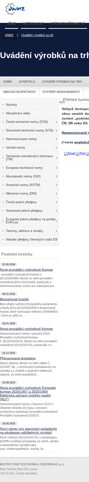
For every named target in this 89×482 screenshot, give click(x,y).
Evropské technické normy (24, 168)
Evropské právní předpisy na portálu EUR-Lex (31, 220)
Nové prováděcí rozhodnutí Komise (26, 269)
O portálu (27, 81)
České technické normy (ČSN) (27, 122)
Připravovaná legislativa (18, 358)
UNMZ (9, 35)
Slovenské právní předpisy (24, 210)
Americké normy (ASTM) (23, 185)
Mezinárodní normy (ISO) (23, 176)
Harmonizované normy (21, 139)
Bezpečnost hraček (14, 299)
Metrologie (33, 24)
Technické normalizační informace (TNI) (29, 157)
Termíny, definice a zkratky (24, 231)
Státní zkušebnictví (68, 24)
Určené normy (15, 147)
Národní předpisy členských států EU (31, 239)
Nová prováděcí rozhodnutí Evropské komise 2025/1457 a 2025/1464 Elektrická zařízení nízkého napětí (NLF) (28, 393)
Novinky (11, 104)
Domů (7, 81)
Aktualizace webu (18, 113)
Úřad (11, 24)
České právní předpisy (21, 202)
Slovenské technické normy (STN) (29, 130)
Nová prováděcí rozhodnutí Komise (26, 329)
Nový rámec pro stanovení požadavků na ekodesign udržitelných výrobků (28, 430)
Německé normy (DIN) (21, 193)
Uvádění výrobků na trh (37, 35)
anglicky (81, 142)
